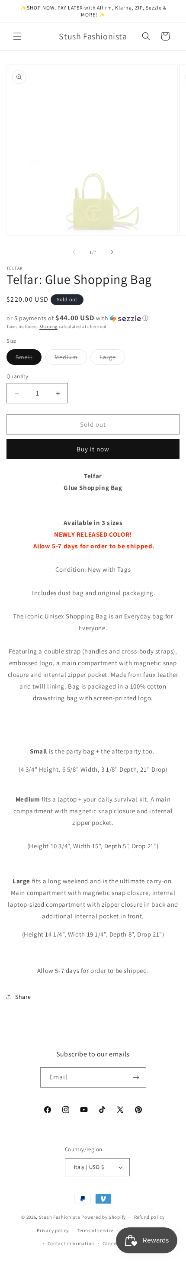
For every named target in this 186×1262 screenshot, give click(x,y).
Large (112, 359)
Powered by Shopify (103, 1217)
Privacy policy (53, 1230)
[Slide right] (112, 251)
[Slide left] (73, 251)
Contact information (71, 1243)
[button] (17, 36)
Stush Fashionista (59, 1217)
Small (29, 359)
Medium (71, 359)
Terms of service (95, 1230)
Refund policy (149, 1217)
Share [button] (23, 997)
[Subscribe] (136, 1077)
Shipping (48, 326)
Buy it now (93, 449)
